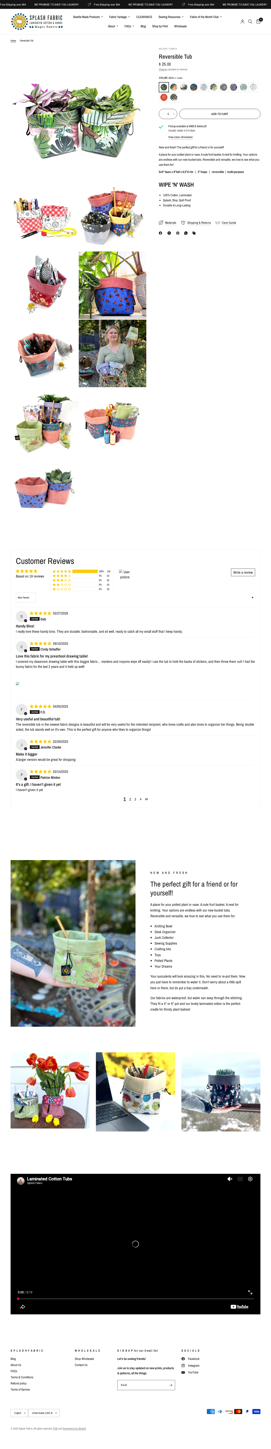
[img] (41, 613)
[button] (62, 571)
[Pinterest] (178, 233)
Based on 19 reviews (30, 576)
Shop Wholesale (84, 1358)
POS (55, 1428)
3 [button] (135, 799)
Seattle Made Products (86, 17)
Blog (143, 26)
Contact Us (81, 1365)
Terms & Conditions (22, 1377)
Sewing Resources (169, 17)
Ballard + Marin (174, 87)
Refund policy (18, 1383)
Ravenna (204, 87)
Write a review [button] (243, 572)
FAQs (127, 26)
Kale (194, 87)
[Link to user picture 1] (17, 683)
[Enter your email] (171, 1385)
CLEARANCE (144, 17)
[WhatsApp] (186, 233)
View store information (180, 137)
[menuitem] (88, 17)
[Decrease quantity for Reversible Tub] (162, 114)
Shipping (163, 69)
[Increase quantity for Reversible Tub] (174, 114)
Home (13, 40)
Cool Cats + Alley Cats (184, 87)
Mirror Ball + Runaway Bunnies (243, 87)
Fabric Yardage (118, 17)
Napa (223, 87)
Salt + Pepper (253, 87)
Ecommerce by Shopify (74, 1428)
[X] (170, 233)
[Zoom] (137, 56)
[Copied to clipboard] (194, 233)
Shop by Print (160, 26)
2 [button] (130, 799)
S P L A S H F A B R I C (27, 1350)
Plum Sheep (233, 87)
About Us (16, 1365)
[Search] (250, 21)
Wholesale (180, 26)
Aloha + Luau (164, 87)
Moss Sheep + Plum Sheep (214, 87)
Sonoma (164, 97)
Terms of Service (20, 1389)
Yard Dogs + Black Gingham (174, 97)
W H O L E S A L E (88, 1350)
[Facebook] (161, 233)
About (111, 26)
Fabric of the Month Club (204, 17)
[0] (257, 21)
